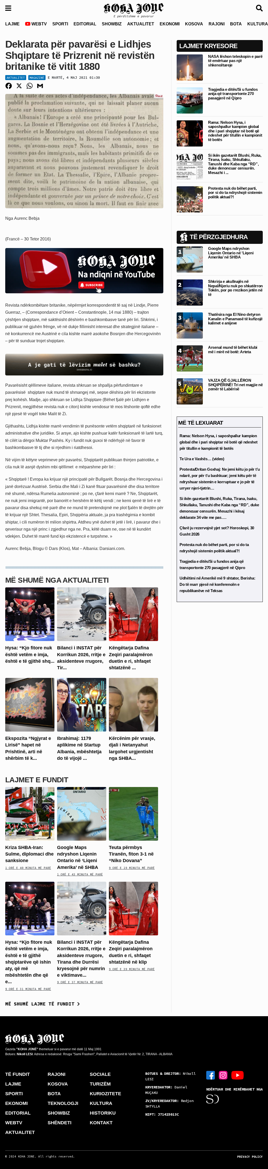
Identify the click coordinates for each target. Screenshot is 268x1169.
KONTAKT (101, 1122)
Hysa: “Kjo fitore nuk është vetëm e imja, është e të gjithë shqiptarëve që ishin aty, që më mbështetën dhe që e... (28, 962)
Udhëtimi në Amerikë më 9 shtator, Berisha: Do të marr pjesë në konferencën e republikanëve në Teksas (217, 584)
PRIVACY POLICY (250, 1157)
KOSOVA (194, 24)
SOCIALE (100, 1074)
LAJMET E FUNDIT (36, 780)
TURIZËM (100, 1084)
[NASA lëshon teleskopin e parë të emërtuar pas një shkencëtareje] (190, 67)
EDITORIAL (85, 24)
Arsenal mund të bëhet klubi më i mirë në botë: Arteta (232, 349)
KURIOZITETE (105, 1093)
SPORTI (60, 24)
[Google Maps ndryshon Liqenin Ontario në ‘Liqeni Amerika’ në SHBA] (81, 813)
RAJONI (217, 24)
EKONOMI (170, 24)
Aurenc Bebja (27, 218)
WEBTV (38, 24)
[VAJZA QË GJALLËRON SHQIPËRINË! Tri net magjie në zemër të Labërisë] (190, 391)
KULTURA (101, 1103)
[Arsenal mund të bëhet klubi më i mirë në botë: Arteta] (190, 358)
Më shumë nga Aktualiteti (57, 580)
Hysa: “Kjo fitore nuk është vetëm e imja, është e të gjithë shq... (29, 654)
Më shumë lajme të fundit (41, 1004)
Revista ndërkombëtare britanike (35, 305)
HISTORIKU (103, 1113)
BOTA (236, 24)
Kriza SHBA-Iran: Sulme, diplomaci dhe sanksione (29, 854)
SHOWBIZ (112, 24)
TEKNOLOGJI (63, 1103)
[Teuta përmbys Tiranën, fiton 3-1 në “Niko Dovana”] (133, 813)
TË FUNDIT (17, 1074)
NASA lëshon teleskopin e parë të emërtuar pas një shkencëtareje (235, 60)
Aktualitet (16, 78)
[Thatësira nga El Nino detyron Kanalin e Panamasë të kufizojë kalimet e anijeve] (190, 325)
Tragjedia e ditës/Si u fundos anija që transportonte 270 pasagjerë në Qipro (233, 93)
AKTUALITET (140, 24)
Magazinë (37, 78)
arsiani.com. (114, 548)
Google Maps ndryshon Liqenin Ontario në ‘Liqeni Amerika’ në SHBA (230, 252)
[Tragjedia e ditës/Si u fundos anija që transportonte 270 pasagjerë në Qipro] (190, 100)
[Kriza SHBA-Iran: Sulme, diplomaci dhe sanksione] (29, 813)
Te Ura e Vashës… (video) (202, 459)
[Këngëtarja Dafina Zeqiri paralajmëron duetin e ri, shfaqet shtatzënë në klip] (133, 614)
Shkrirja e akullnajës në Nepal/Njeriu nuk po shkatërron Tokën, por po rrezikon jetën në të (235, 288)
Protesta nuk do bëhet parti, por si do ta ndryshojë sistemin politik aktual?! (235, 192)
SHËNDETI (59, 1122)
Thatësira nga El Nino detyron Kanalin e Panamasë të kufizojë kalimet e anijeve (235, 318)
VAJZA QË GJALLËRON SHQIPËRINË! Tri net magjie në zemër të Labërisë (235, 384)
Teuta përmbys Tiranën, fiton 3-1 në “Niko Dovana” (131, 854)
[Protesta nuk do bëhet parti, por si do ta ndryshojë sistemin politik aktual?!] (190, 199)
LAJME (12, 24)
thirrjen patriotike (138, 460)
